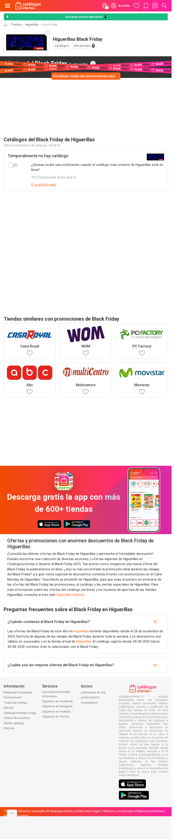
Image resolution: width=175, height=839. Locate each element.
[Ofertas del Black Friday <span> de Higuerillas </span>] (93, 63)
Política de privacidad (149, 811)
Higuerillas (32, 24)
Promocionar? (13, 697)
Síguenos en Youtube (56, 711)
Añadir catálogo (14, 723)
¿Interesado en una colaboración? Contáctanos (93, 697)
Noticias (9, 728)
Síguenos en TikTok (55, 716)
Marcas (8, 707)
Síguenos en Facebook (57, 701)
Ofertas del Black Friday (46, 63)
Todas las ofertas (15, 702)
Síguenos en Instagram (57, 706)
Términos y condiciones (117, 811)
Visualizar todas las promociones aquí (84, 76)
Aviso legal (92, 811)
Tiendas (16, 24)
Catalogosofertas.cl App (20, 713)
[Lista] (155, 5)
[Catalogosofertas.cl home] (28, 5)
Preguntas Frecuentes (18, 692)
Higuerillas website (70, 595)
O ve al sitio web (43, 185)
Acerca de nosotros (17, 718)
